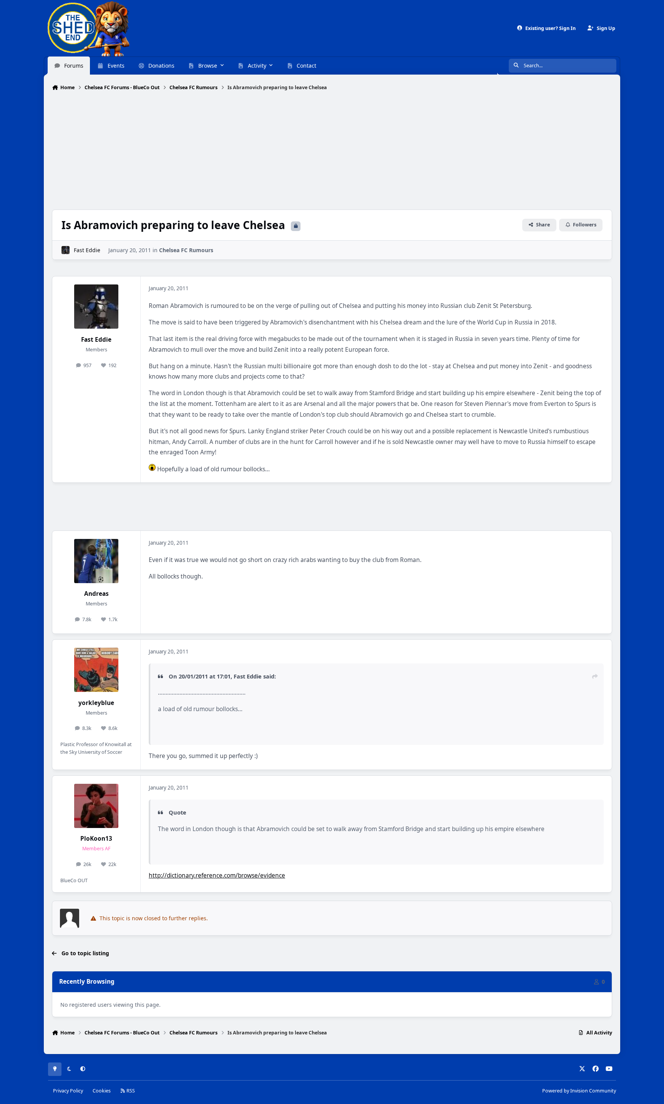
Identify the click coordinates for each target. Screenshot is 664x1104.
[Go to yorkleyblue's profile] (96, 670)
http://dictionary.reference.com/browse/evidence (217, 875)
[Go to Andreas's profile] (96, 561)
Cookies (102, 1090)
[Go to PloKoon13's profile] (96, 806)
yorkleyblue (96, 703)
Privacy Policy (68, 1090)
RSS (130, 1090)
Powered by (579, 1090)
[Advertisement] (332, 151)
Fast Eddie (87, 250)
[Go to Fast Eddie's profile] (65, 250)
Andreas (96, 594)
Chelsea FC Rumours (186, 250)
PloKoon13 (96, 839)
